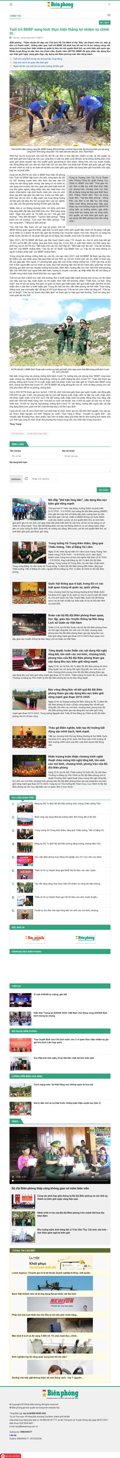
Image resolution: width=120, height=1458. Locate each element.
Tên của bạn (15, 451)
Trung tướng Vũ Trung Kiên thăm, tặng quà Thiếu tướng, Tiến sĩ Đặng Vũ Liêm (75, 545)
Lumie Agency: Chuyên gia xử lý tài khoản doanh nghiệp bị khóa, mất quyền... (52, 1273)
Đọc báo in (18, 927)
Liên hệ (13, 1435)
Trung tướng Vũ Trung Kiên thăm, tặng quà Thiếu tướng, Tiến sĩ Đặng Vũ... (70, 830)
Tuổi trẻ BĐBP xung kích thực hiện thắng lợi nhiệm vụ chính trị (59, 31)
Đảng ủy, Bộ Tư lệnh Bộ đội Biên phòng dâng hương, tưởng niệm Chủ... (68, 843)
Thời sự (16, 986)
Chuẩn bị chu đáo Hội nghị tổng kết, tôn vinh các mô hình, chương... (67, 910)
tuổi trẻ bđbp (17, 434)
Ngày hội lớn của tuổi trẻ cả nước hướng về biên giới (38, 66)
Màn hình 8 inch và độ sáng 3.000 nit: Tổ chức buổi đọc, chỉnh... (45, 1336)
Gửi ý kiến (103, 490)
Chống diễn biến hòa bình (27, 1076)
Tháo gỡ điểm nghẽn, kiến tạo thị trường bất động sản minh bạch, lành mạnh (76, 729)
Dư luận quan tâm (23, 797)
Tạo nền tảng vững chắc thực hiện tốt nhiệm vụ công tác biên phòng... (68, 883)
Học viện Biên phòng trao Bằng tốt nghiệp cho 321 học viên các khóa (68, 857)
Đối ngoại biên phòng (24, 1031)
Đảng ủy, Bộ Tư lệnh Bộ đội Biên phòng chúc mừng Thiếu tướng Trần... (68, 803)
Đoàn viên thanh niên (37, 434)
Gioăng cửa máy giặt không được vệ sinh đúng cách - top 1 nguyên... (47, 1377)
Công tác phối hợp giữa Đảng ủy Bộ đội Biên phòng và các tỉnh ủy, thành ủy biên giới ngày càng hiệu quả (72, 1197)
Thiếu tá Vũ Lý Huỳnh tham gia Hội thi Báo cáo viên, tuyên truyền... (66, 897)
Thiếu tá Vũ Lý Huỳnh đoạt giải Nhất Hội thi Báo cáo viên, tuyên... (66, 870)
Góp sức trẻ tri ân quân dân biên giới (30, 62)
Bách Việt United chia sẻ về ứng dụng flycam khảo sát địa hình (44, 1294)
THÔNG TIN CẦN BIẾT (23, 1250)
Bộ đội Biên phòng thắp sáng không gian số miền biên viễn (50, 1188)
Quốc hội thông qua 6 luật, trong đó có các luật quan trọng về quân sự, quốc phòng (75, 585)
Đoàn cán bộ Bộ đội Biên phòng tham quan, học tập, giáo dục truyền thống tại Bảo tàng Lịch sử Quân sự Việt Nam (76, 619)
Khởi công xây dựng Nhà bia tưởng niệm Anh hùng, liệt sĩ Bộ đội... (66, 817)
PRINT (106, 23)
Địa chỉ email (68, 451)
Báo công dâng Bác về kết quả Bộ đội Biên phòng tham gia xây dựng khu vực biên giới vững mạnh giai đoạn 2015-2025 (76, 693)
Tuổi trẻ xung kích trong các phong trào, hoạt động (37, 59)
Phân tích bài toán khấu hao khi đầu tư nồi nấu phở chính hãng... (45, 1315)
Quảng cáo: (21, 1432)
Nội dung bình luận (18, 462)
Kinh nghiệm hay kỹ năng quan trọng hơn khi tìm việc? (39, 1357)
